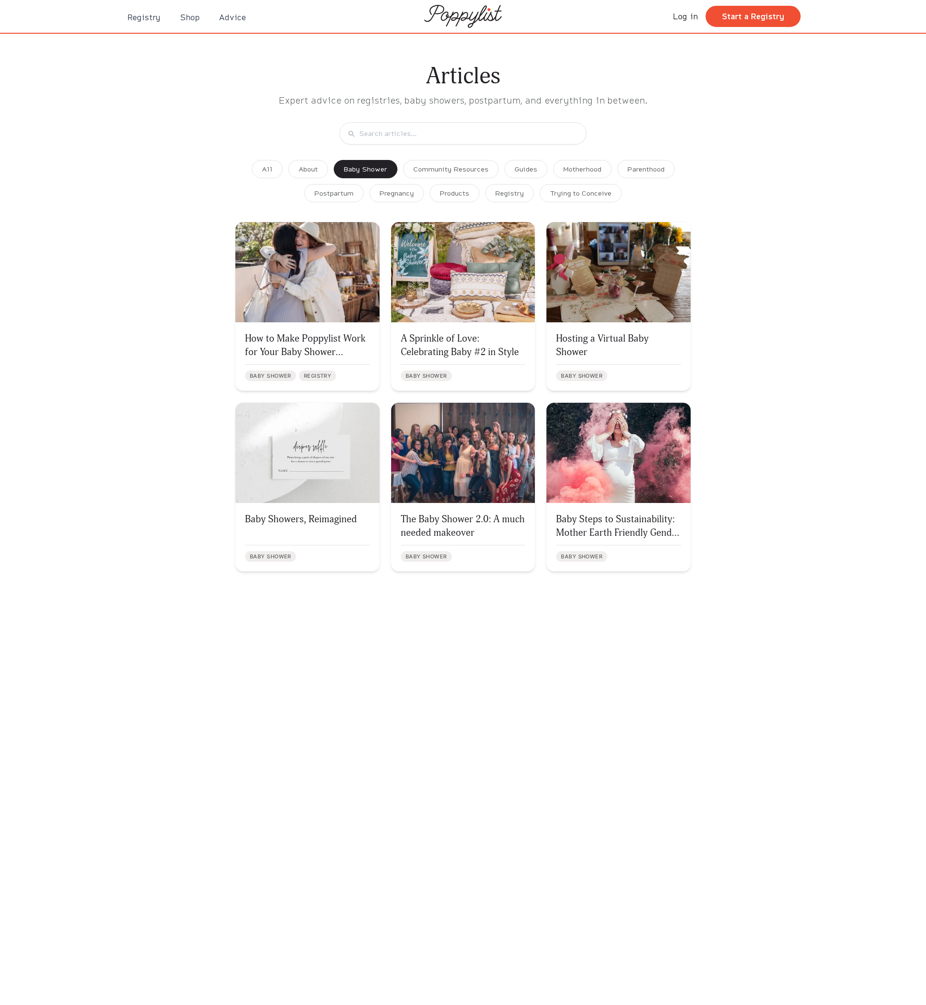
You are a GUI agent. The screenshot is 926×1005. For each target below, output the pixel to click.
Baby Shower (365, 169)
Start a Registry (753, 16)
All (267, 169)
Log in (685, 16)
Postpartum (334, 193)
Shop (190, 17)
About (308, 169)
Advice (232, 17)
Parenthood (646, 169)
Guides (526, 169)
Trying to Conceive (581, 193)
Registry (144, 17)
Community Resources (451, 169)
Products (454, 193)
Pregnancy (397, 193)
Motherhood (582, 169)
